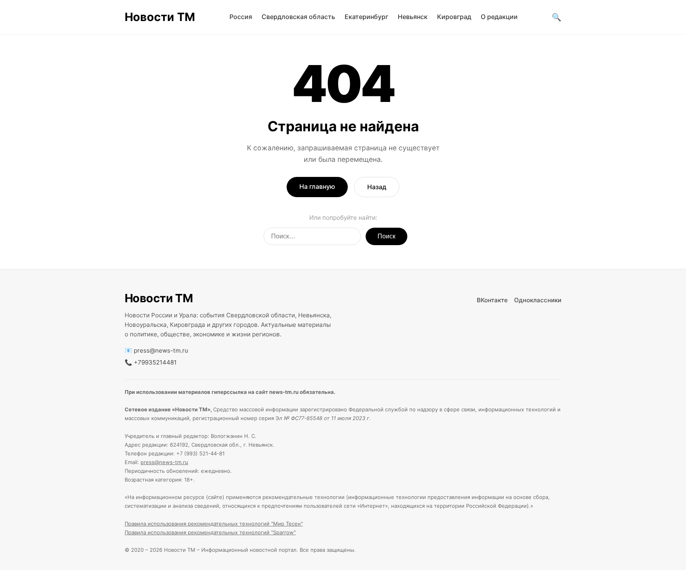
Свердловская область (298, 17)
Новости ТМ (160, 17)
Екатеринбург (366, 17)
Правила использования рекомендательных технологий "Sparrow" (210, 532)
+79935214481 (155, 362)
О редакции (499, 17)
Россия (240, 17)
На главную (317, 186)
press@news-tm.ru (161, 350)
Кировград (454, 17)
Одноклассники (537, 300)
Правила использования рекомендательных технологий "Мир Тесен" (214, 523)
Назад (376, 187)
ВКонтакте (492, 300)
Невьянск (413, 17)
